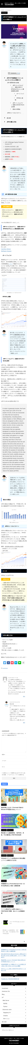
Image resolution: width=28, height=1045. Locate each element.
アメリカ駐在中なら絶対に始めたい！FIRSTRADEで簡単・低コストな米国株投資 (13, 911)
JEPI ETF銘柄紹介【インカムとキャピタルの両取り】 (14, 79)
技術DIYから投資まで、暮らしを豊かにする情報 (14, 1038)
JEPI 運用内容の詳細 (13, 82)
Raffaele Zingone (6, 251)
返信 (24, 696)
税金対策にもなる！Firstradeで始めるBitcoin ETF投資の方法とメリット (13, 960)
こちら (11, 264)
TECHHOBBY (9, 5)
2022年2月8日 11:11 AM (13, 677)
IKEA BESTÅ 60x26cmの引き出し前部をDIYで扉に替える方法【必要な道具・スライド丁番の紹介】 (14, 955)
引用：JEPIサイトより (14, 522)
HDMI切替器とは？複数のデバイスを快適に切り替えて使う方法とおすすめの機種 (13, 965)
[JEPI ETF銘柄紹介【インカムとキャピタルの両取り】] (15, 662)
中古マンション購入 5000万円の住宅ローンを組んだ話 (13, 969)
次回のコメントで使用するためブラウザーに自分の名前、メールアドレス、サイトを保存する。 (13, 773)
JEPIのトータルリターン (14, 113)
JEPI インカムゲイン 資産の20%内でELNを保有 (17, 105)
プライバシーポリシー (8, 1030)
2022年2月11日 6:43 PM (15, 702)
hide (18, 73)
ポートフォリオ (19, 94)
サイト (3, 766)
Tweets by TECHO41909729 (10, 979)
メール (4, 760)
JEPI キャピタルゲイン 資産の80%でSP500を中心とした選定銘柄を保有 (17, 88)
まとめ (9, 118)
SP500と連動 (19, 99)
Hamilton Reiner (6, 249)
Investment (5, 668)
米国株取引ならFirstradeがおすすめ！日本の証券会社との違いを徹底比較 (13, 950)
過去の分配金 (16, 109)
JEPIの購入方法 (11, 122)
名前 (3, 754)
